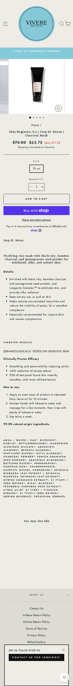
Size (36, 161)
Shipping (23, 147)
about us (36, 594)
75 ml (36, 168)
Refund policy (37, 642)
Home (35, 125)
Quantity (36, 179)
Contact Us (36, 608)
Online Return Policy (36, 622)
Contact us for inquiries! (36, 657)
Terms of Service (36, 628)
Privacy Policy (36, 635)
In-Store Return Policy (36, 615)
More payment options (36, 220)
